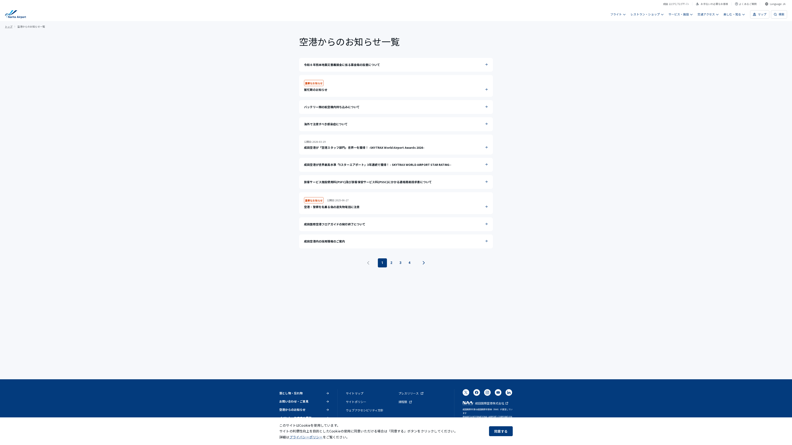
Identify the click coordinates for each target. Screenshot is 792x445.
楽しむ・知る (732, 14)
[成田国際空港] (15, 14)
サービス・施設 (678, 14)
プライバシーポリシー (306, 436)
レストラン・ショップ (645, 14)
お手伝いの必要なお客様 (714, 4)
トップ (8, 26)
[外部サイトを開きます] (466, 393)
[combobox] (775, 4)
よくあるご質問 (748, 4)
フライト (616, 14)
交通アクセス (706, 14)
